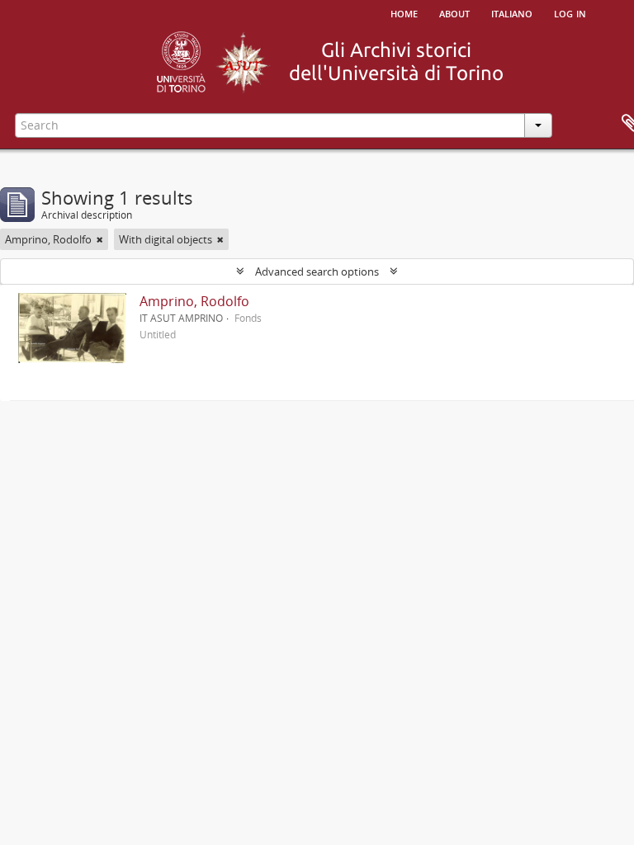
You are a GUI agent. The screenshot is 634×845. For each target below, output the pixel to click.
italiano (511, 12)
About (454, 12)
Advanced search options (317, 271)
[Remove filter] (100, 239)
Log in (570, 12)
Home (404, 12)
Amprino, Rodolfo (194, 301)
